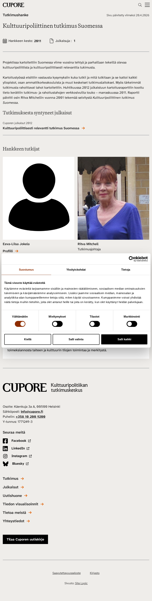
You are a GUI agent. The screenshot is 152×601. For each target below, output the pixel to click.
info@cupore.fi (32, 411)
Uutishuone (12, 495)
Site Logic (81, 583)
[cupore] (45, 387)
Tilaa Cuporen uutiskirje (25, 539)
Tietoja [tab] (125, 269)
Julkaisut (10, 487)
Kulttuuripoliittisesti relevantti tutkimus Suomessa (41, 128)
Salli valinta (76, 339)
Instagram (19, 456)
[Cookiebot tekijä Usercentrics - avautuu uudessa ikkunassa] (131, 259)
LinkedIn (18, 448)
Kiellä (27, 339)
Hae (140, 5)
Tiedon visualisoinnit (20, 504)
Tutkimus (10, 478)
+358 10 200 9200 (30, 416)
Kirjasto (95, 573)
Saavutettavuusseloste (66, 573)
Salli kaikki (124, 339)
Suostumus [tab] (26, 269)
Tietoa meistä (14, 512)
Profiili (8, 251)
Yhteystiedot (13, 521)
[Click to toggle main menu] (147, 5)
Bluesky (17, 463)
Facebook (18, 440)
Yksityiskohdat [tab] (76, 269)
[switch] (57, 324)
